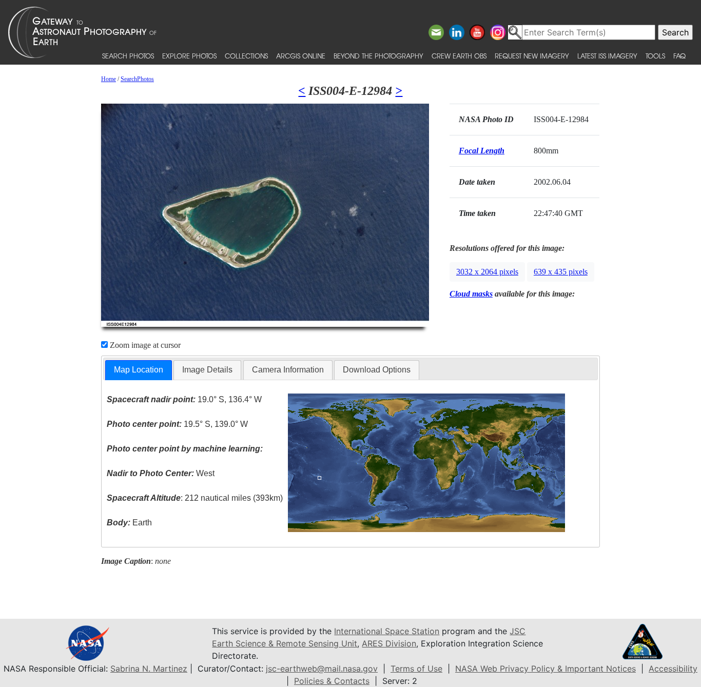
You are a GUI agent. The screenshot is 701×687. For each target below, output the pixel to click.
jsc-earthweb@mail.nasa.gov (322, 668)
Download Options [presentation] (377, 369)
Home (108, 79)
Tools (655, 56)
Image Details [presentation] (207, 369)
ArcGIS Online (300, 56)
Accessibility (673, 668)
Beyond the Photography (378, 56)
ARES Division (389, 643)
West (161, 473)
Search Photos (128, 56)
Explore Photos (189, 56)
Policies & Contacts (331, 681)
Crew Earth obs (459, 56)
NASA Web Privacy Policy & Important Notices (545, 668)
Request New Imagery (532, 56)
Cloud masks (471, 293)
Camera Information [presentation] (288, 369)
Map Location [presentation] (138, 369)
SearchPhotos (137, 79)
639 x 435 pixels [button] (561, 271)
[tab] (138, 370)
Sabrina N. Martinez (148, 668)
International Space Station (386, 631)
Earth (129, 522)
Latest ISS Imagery (607, 56)
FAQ (679, 56)
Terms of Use (416, 668)
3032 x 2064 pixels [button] (487, 271)
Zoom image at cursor (144, 345)
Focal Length (481, 150)
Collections (246, 56)
